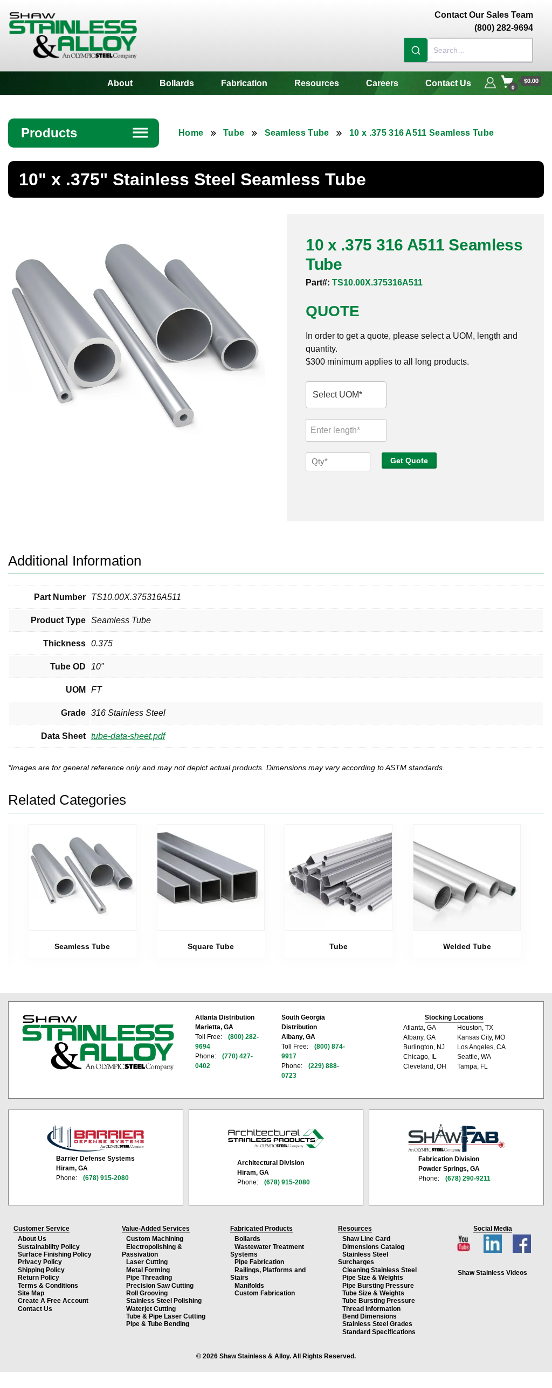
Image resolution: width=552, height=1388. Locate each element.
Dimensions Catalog (373, 1247)
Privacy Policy (40, 1262)
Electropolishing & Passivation (152, 1250)
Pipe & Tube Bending (157, 1324)
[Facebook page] (521, 1240)
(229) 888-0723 (310, 1070)
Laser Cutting (147, 1262)
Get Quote (409, 460)
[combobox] (468, 50)
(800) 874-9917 (313, 1051)
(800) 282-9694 (227, 1041)
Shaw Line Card (366, 1239)
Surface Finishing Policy (55, 1254)
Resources (316, 83)
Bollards (177, 83)
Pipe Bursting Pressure (378, 1285)
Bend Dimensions (369, 1316)
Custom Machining (154, 1239)
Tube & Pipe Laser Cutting (165, 1316)
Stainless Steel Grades (377, 1324)
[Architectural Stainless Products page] (276, 1138)
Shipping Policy (41, 1270)
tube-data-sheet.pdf (128, 736)
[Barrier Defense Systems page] (95, 1138)
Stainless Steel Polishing (164, 1301)
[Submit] (415, 50)
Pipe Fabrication (259, 1262)
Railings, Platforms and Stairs (268, 1273)
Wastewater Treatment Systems (267, 1250)
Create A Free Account (53, 1301)
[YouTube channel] (464, 1240)
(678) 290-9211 (468, 1178)
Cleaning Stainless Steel (379, 1270)
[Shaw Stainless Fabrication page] (456, 1138)
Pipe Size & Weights (372, 1277)
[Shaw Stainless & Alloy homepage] (98, 1043)
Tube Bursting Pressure (378, 1301)
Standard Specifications (379, 1332)
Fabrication (244, 83)
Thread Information (371, 1309)
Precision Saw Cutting (160, 1285)
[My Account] (490, 81)
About (120, 83)
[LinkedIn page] (493, 1240)
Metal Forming (148, 1270)
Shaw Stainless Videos (492, 1273)
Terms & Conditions (48, 1285)
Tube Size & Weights (373, 1293)
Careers (382, 83)
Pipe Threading (149, 1277)
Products (85, 132)
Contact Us (448, 83)
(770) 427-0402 (224, 1061)
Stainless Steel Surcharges (363, 1258)
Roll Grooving (147, 1293)
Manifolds (249, 1285)
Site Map (31, 1293)
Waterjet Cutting (151, 1309)
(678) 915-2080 (106, 1178)
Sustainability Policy (49, 1247)
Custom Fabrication (264, 1293)
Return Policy (38, 1277)
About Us (32, 1239)
